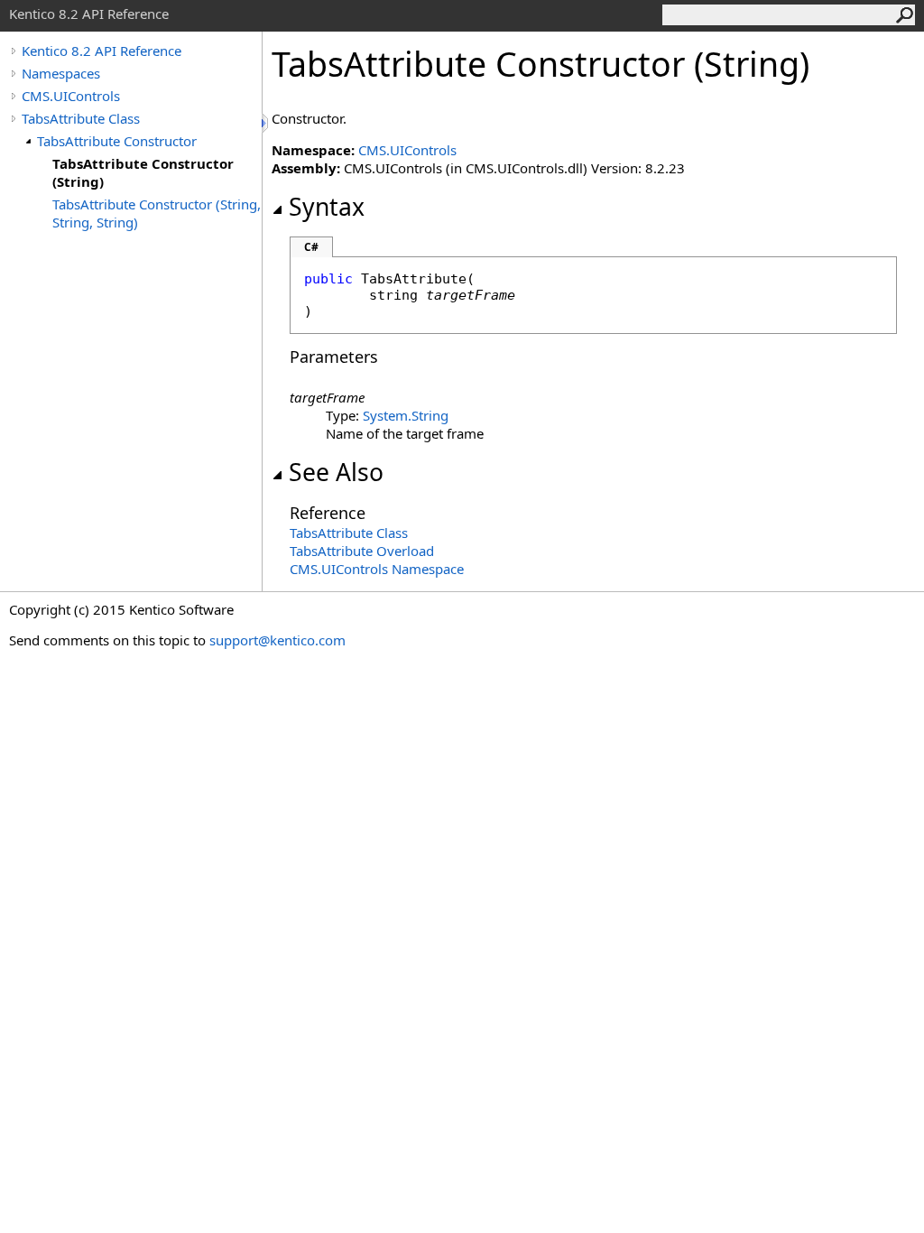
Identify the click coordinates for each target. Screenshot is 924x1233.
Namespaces (61, 73)
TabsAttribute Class (81, 118)
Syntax (327, 206)
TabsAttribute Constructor (117, 141)
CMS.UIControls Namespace (377, 569)
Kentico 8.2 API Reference (101, 51)
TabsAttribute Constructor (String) (143, 172)
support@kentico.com (277, 640)
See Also (336, 472)
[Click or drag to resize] (266, 123)
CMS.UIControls (71, 96)
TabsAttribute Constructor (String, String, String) (156, 213)
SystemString (405, 415)
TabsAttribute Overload (362, 551)
